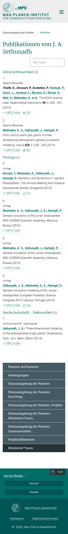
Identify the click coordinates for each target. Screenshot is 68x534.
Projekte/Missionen (21, 439)
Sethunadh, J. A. (35, 210)
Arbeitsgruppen (18, 375)
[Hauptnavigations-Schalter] (61, 12)
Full (28, 193)
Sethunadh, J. (34, 130)
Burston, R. (39, 92)
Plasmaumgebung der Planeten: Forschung (29, 394)
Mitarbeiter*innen (20, 448)
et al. (35, 98)
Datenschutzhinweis (45, 518)
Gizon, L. (8, 92)
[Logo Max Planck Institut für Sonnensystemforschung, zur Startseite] (27, 11)
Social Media (14, 476)
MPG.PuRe (13, 112)
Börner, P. (54, 92)
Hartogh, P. (57, 88)
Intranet (34, 483)
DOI (28, 112)
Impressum (17, 518)
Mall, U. (7, 98)
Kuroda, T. (9, 173)
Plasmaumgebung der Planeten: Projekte (35, 405)
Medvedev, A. (22, 98)
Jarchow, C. (22, 92)
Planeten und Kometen (23, 367)
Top (60, 472)
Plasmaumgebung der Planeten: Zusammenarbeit (29, 429)
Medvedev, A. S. (13, 130)
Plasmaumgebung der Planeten (29, 383)
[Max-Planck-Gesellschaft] (18, 508)
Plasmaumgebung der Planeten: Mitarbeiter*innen (29, 416)
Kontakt (34, 492)
